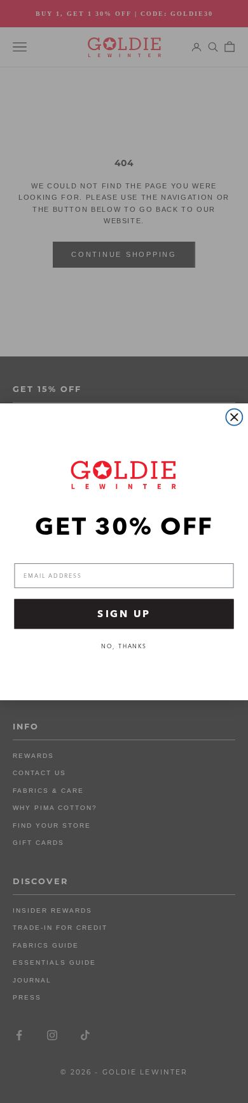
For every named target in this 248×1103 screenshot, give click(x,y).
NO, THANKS (124, 646)
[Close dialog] (234, 416)
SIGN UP (123, 613)
